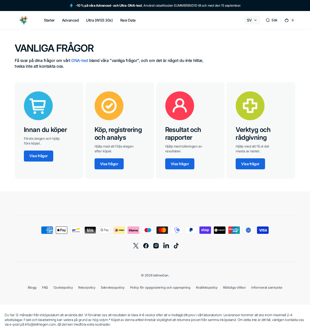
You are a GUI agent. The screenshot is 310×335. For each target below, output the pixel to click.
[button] (271, 20)
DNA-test (79, 60)
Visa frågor (38, 156)
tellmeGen (160, 275)
